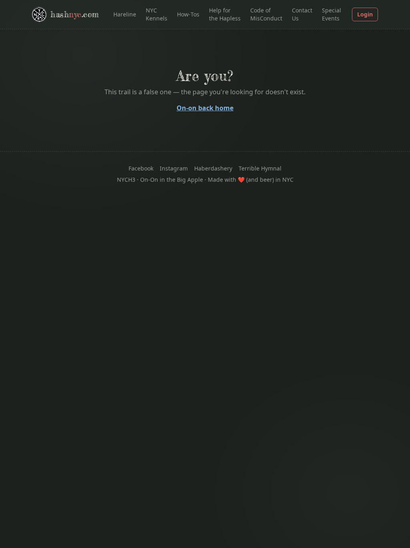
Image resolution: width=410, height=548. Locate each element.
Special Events (331, 14)
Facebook (141, 168)
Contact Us (302, 14)
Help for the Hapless (225, 14)
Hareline (124, 14)
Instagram (174, 168)
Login (365, 14)
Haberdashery (213, 168)
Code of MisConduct (266, 14)
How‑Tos (188, 14)
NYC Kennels (156, 14)
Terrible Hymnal (260, 168)
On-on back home (205, 108)
